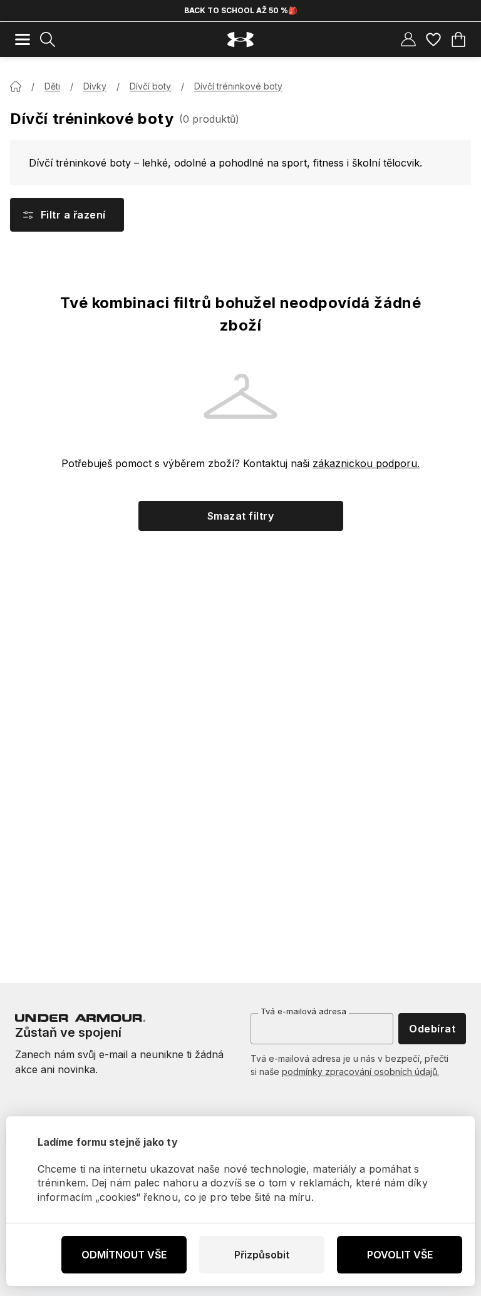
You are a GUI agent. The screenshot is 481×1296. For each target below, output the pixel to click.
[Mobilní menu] (22, 39)
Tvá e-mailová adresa (303, 1011)
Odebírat (432, 1028)
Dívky (94, 86)
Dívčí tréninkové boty (238, 86)
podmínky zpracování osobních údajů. (360, 1071)
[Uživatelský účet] (408, 39)
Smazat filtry (240, 516)
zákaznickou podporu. (366, 463)
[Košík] (458, 39)
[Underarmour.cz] (240, 40)
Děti (52, 86)
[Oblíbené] (433, 39)
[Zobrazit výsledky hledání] (47, 39)
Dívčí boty (150, 86)
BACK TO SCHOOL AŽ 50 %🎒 (240, 10)
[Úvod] (15, 86)
